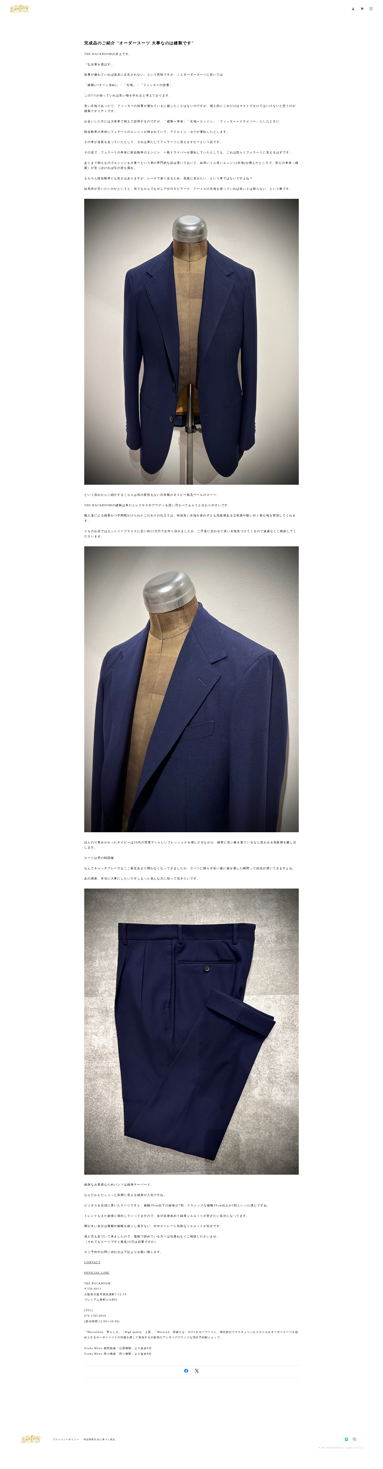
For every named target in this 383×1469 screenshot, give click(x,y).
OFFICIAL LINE (96, 1272)
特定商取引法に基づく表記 (99, 1439)
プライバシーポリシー (66, 1439)
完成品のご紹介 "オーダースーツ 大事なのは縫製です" (139, 43)
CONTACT (92, 1262)
